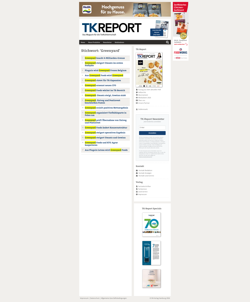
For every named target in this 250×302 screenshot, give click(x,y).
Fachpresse (142, 189)
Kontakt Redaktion (145, 170)
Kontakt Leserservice (146, 176)
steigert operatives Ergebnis (105, 132)
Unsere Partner (144, 103)
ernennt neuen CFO (100, 85)
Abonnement (143, 95)
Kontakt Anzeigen (145, 173)
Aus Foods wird (104, 75)
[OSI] (180, 60)
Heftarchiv (142, 92)
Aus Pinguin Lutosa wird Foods (106, 150)
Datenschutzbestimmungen (145, 156)
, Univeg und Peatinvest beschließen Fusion (102, 101)
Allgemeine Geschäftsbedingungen (114, 298)
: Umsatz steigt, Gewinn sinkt (105, 95)
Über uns (141, 100)
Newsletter (107, 42)
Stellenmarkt (143, 109)
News (83, 42)
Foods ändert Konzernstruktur (106, 127)
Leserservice (142, 192)
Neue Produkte (94, 42)
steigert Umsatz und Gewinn (105, 137)
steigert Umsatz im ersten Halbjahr (104, 64)
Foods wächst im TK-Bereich (105, 90)
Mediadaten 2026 (144, 98)
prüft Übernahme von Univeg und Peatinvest (106, 121)
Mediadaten (119, 42)
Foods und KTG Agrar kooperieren (101, 143)
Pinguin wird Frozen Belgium (105, 70)
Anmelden (152, 133)
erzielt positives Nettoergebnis (106, 107)
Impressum (142, 194)
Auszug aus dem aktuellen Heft (149, 90)
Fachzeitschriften (144, 186)
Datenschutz (94, 298)
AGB (152, 155)
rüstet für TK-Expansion (103, 80)
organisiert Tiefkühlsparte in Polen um (105, 114)
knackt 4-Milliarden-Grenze (105, 58)
